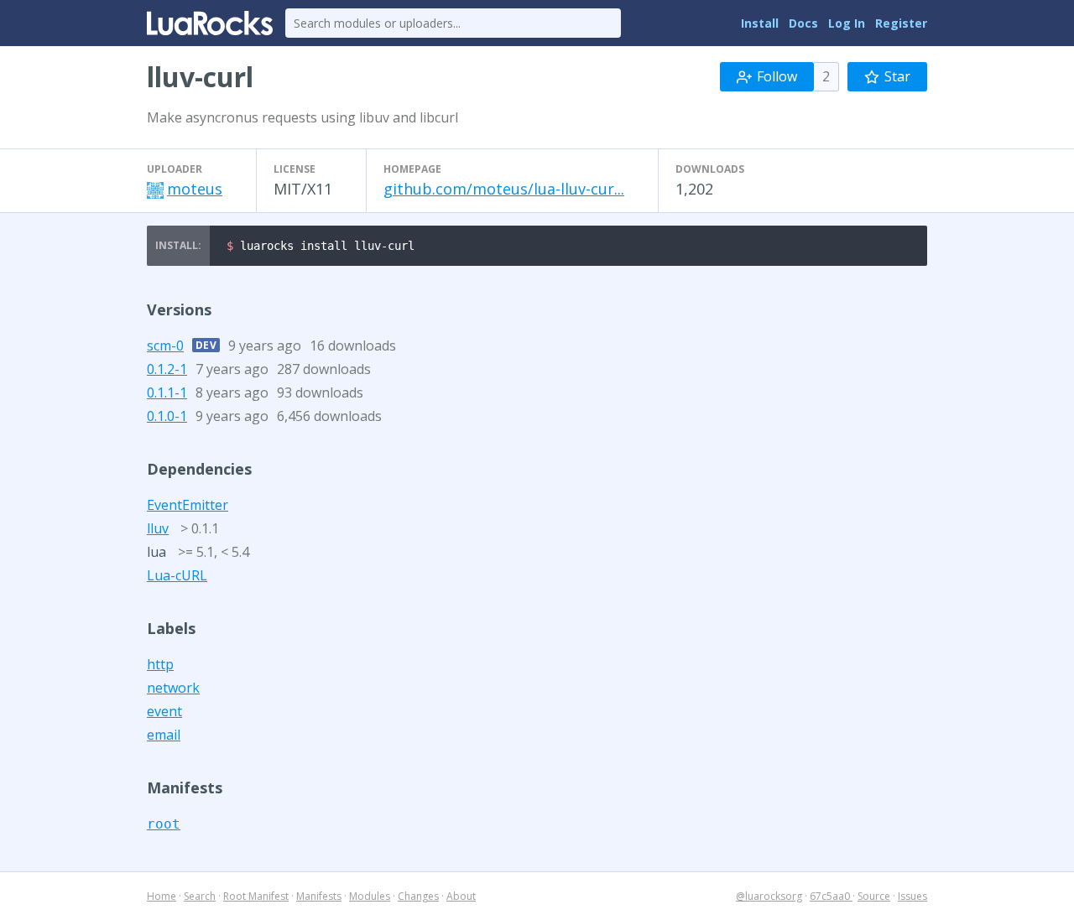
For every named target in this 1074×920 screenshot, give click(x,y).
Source (874, 896)
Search (200, 896)
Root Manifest (256, 896)
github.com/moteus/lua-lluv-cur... (503, 189)
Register (901, 23)
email (163, 734)
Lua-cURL (177, 575)
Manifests (318, 896)
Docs (803, 23)
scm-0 (165, 345)
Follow (777, 76)
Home (161, 896)
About (461, 896)
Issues (912, 896)
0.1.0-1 (167, 416)
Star (897, 76)
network (173, 687)
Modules (369, 896)
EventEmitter (187, 505)
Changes (418, 896)
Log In (846, 23)
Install (760, 23)
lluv (158, 528)
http (160, 664)
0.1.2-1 (167, 369)
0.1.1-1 (167, 392)
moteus (194, 189)
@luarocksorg (769, 896)
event (164, 711)
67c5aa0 (831, 896)
